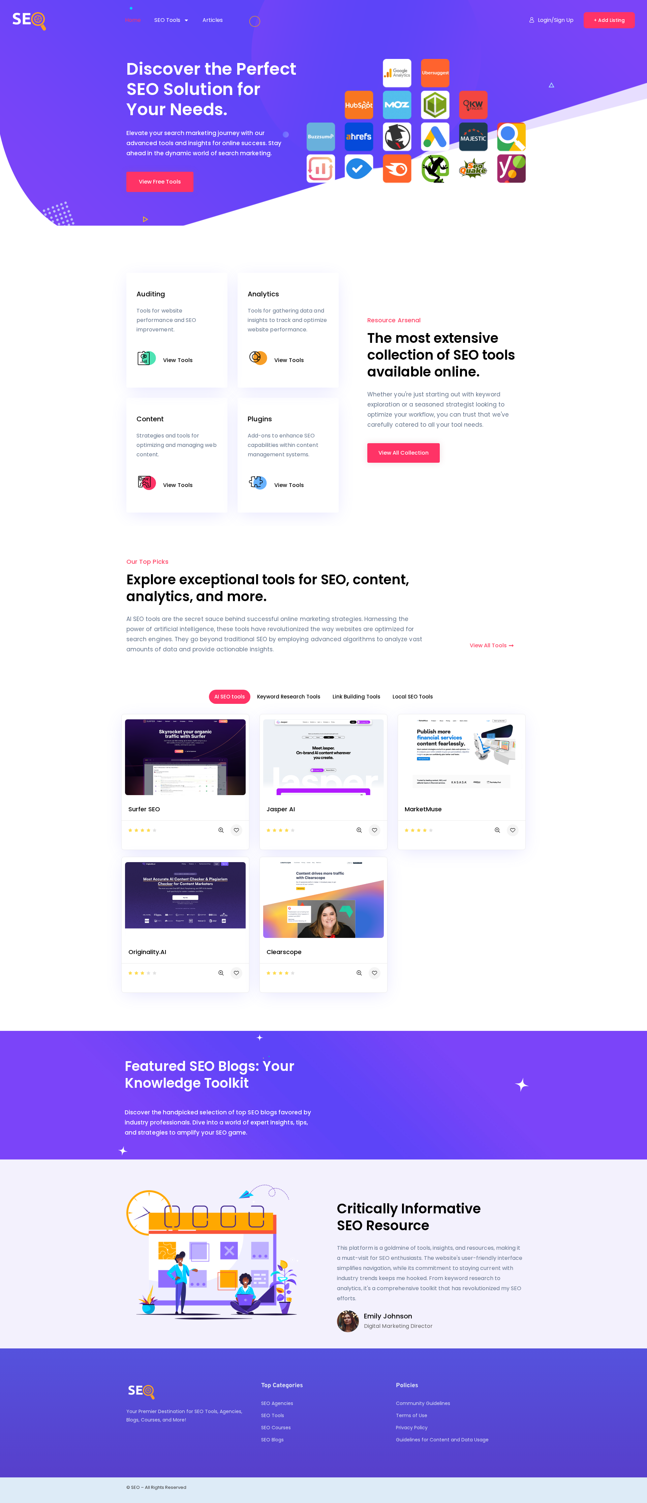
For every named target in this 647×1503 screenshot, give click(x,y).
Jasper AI (281, 809)
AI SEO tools (229, 696)
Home (133, 20)
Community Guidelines (423, 1403)
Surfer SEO (144, 809)
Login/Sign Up (556, 20)
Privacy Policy (412, 1427)
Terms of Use (411, 1415)
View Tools (178, 360)
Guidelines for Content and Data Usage (442, 1439)
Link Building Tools (356, 696)
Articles (213, 20)
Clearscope (284, 952)
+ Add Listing (609, 20)
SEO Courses (276, 1427)
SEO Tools (167, 20)
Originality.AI (147, 952)
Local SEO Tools (413, 696)
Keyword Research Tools (288, 696)
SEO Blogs (272, 1439)
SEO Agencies (277, 1403)
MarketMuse (423, 809)
